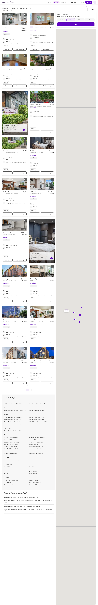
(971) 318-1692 (33, 283)
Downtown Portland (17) (9, 469)
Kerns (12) (31, 467)
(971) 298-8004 (6, 71)
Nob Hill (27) (7, 467)
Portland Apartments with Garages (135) (13, 417)
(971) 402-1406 (6, 237)
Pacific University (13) (9, 484)
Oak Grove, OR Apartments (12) (11, 442)
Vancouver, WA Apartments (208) (11, 440)
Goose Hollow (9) (33, 471)
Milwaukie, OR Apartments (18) (11, 437)
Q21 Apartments (7, 233)
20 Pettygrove (6, 279)
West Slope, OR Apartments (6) (36, 451)
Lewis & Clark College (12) (35, 482)
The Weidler (6, 320)
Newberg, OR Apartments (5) (10, 446)
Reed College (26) (33, 484)
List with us (73, 2)
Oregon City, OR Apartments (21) (36, 442)
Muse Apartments (34, 68)
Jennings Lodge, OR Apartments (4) (37, 448)
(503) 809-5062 (33, 107)
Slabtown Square (34, 279)
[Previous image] (3, 19)
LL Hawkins (6, 361)
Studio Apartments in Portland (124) (37, 403)
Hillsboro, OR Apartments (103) (36, 446)
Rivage (5, 27)
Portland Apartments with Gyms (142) (12, 419)
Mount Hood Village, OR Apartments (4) (38, 437)
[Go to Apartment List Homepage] (8, 2)
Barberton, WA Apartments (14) (36, 453)
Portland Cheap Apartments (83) (36, 410)
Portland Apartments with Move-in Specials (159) (15, 410)
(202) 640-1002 (33, 365)
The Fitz (32, 151)
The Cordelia (6, 192)
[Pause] (25, 93)
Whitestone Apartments (40, 27)
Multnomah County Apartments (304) (12, 460)
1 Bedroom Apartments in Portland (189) (13, 403)
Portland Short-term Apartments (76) (12, 431)
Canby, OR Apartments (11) (35, 444)
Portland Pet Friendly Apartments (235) (38, 421)
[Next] (24, 130)
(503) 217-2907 (33, 324)
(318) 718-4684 (6, 195)
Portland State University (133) (11, 480)
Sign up (89, 2)
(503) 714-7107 (33, 30)
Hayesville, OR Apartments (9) (11, 448)
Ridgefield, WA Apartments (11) (11, 453)
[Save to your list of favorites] (25, 14)
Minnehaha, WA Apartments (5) (11, 444)
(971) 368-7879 (33, 196)
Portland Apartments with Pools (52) (12, 421)
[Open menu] (94, 2)
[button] (81, 308)
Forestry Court (6, 151)
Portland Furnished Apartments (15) (37, 417)
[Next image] (26, 19)
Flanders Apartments (8, 68)
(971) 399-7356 (6, 324)
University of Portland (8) (34, 480)
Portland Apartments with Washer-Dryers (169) (14, 424)
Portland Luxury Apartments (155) (36, 419)
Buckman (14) (7, 473)
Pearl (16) (6, 471)
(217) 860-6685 (6, 365)
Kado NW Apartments (35, 361)
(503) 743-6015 (6, 31)
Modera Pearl (33, 320)
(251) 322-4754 (6, 283)
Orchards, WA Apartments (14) (11, 451)
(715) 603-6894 (33, 71)
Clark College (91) (8, 482)
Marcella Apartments (35, 104)
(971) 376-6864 (33, 155)
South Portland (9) (33, 469)
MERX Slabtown (34, 192)
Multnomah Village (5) (34, 473)
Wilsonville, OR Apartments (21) (36, 440)
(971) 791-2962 (6, 154)
